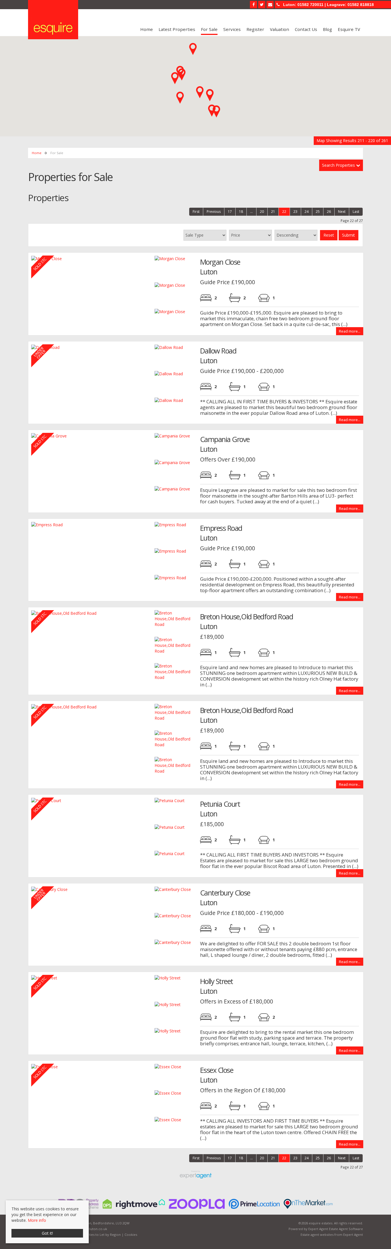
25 (318, 211)
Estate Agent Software (346, 1229)
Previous (214, 211)
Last (356, 211)
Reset (328, 235)
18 (241, 211)
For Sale (209, 29)
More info (37, 1220)
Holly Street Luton (216, 986)
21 (273, 211)
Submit (348, 235)
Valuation (279, 29)
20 (262, 211)
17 (230, 211)
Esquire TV (349, 29)
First (196, 211)
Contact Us (306, 29)
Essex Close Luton (216, 1075)
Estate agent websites (317, 1234)
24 (307, 211)
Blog (327, 29)
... (251, 211)
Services (232, 29)
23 (295, 211)
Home (146, 29)
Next (341, 211)
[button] (175, 78)
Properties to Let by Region (99, 1234)
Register (255, 29)
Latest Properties (177, 29)
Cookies (131, 1234)
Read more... (349, 331)
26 (329, 211)
